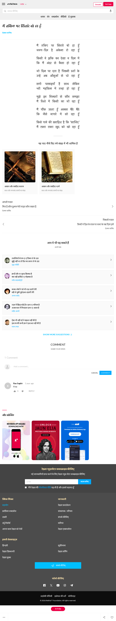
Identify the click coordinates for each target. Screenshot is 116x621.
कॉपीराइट (71, 596)
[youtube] (58, 585)
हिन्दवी (5, 545)
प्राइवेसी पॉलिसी (46, 596)
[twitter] (51, 585)
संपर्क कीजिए (63, 517)
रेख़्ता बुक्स (6, 557)
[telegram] (71, 585)
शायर (43, 16)
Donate (98, 4)
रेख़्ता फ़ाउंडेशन (64, 505)
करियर (61, 523)
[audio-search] (110, 11)
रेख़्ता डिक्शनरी (8, 551)
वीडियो (63, 16)
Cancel (94, 373)
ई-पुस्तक (71, 16)
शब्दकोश (55, 16)
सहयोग (5, 505)
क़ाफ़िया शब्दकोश (9, 511)
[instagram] (65, 585)
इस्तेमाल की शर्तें (60, 596)
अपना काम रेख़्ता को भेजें (12, 529)
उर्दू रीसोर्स (6, 523)
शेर (48, 16)
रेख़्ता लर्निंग (62, 551)
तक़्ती (4, 517)
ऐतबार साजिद (7, 33)
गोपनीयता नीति (45, 487)
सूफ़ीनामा (62, 545)
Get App (108, 4)
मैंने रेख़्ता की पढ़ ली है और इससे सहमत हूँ (51, 487)
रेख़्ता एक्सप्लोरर (64, 529)
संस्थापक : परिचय (65, 511)
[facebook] (44, 585)
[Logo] (12, 4)
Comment (105, 373)
